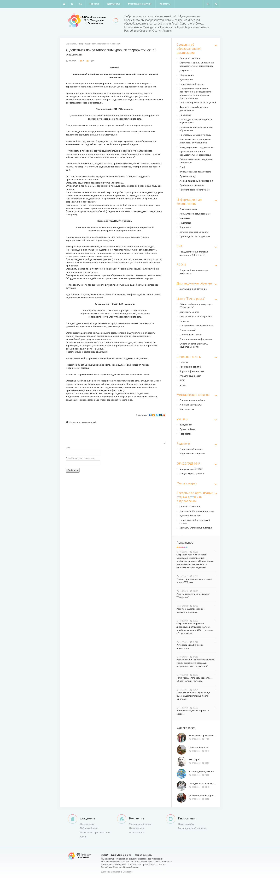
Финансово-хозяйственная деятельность (194, 109)
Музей (183, 385)
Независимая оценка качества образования (196, 129)
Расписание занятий (139, 3)
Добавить (73, 470)
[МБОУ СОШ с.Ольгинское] (87, 20)
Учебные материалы (191, 404)
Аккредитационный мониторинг (196, 180)
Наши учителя (136, 828)
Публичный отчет (89, 828)
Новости (94, 3)
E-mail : (80, 458)
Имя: (68, 448)
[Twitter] (157, 415)
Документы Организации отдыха (197, 511)
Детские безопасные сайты (194, 232)
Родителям (185, 227)
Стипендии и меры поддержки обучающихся (196, 121)
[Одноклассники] (153, 415)
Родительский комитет (191, 449)
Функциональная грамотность (195, 171)
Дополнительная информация (196, 339)
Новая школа (87, 824)
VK (208, 4)
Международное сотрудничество (197, 147)
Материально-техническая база (196, 325)
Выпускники (186, 424)
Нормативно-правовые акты (95, 832)
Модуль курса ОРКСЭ (191, 469)
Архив (83, 836)
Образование (187, 75)
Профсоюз (185, 115)
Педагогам (185, 222)
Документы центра (189, 312)
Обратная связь (143, 855)
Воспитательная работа (192, 400)
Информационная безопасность (94, 44)
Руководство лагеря (190, 515)
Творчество (186, 433)
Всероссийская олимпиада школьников (194, 272)
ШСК (182, 380)
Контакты (165, 3)
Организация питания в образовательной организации (196, 153)
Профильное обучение (192, 185)
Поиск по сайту (186, 824)
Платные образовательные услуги (198, 102)
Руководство (186, 79)
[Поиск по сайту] (72, 4)
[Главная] (64, 4)
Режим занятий (188, 330)
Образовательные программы (196, 316)
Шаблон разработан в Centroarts (117, 872)
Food (182, 167)
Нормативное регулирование (195, 213)
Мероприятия (187, 409)
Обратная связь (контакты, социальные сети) (194, 345)
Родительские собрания (192, 453)
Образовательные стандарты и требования (196, 161)
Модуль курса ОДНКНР (192, 473)
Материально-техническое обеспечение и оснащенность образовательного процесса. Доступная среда (195, 93)
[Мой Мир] (160, 415)
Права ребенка (188, 429)
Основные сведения (190, 58)
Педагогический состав (192, 84)
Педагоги (184, 321)
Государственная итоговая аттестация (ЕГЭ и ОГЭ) (194, 253)
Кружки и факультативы (192, 371)
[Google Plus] (164, 415)
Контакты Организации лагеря (196, 527)
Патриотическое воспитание (195, 189)
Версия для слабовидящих (192, 828)
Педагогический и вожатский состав (195, 522)
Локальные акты (188, 209)
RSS (216, 4)
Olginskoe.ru (71, 44)
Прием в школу (188, 176)
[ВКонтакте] (150, 415)
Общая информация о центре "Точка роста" (196, 306)
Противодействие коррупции (195, 236)
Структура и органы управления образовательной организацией (197, 64)
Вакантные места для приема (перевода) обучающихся (195, 141)
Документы (113, 3)
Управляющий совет (190, 376)
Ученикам (115, 44)
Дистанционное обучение (193, 289)
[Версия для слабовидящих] (80, 4)
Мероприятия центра (191, 334)
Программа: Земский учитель (195, 135)
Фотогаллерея (136, 832)
